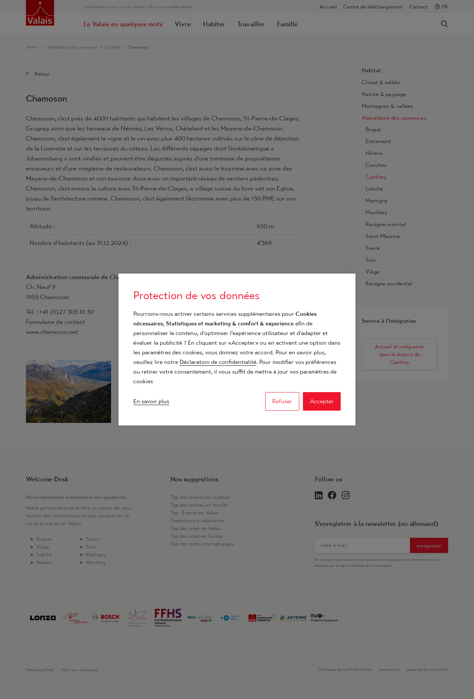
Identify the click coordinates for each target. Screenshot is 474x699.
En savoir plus (151, 401)
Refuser (282, 401)
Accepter (322, 401)
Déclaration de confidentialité (218, 362)
